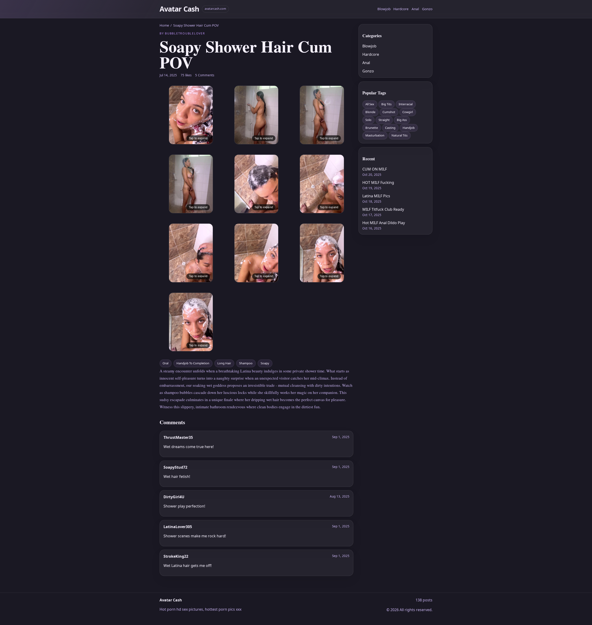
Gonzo (427, 8)
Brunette (371, 128)
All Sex (369, 104)
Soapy (265, 363)
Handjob (409, 128)
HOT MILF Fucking (378, 182)
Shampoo (246, 363)
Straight (384, 120)
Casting (390, 128)
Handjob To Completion (192, 363)
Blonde (370, 112)
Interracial (406, 104)
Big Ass (402, 120)
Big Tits (386, 104)
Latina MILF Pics (376, 195)
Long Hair (224, 363)
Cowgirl (407, 112)
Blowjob (384, 8)
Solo (368, 120)
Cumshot (388, 112)
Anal (415, 8)
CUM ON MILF (374, 169)
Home (164, 25)
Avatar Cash (179, 9)
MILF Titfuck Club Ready (383, 209)
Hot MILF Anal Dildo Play (383, 222)
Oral (165, 363)
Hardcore (401, 8)
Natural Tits (399, 135)
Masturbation (374, 135)
